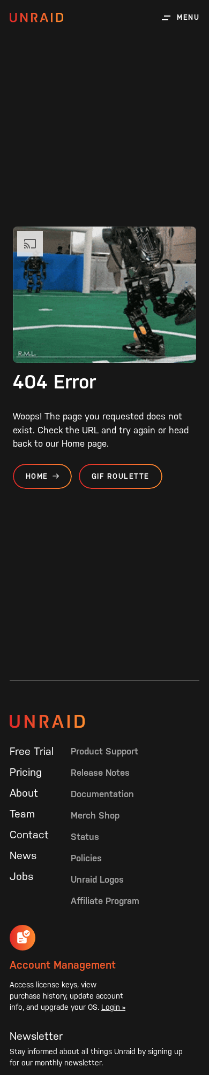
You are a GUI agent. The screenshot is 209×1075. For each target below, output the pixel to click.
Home (37, 476)
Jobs (21, 876)
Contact (29, 834)
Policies (86, 858)
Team (22, 813)
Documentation (102, 794)
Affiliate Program (105, 900)
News (23, 855)
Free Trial (32, 751)
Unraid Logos (97, 879)
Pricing (26, 772)
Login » (113, 1007)
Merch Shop (95, 815)
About (24, 792)
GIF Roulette (121, 476)
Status (85, 836)
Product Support (104, 751)
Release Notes (100, 772)
